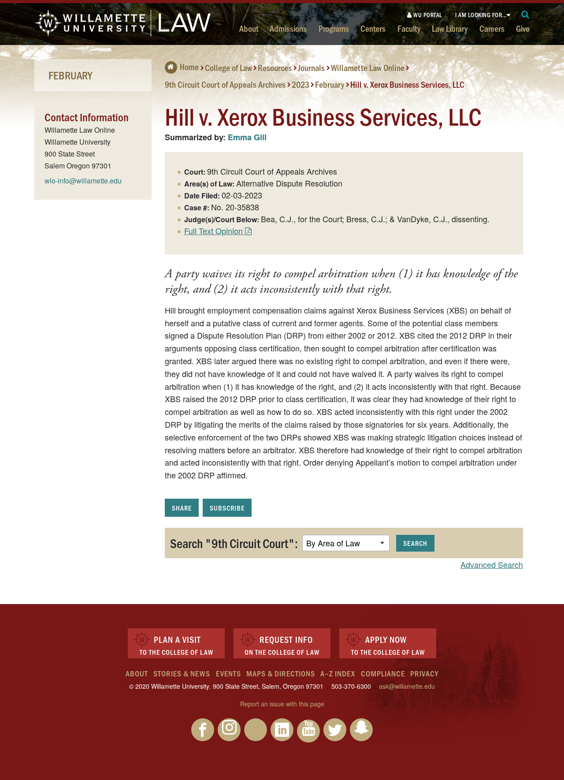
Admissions (288, 28)
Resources (275, 67)
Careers (492, 28)
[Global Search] (525, 15)
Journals (311, 67)
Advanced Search (491, 564)
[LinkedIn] (282, 729)
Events (228, 673)
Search (415, 543)
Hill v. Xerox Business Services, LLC (407, 84)
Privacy (424, 673)
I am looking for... (481, 15)
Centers (373, 28)
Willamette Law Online (367, 67)
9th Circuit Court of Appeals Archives (225, 84)
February (329, 84)
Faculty (408, 28)
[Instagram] (229, 729)
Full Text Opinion (213, 230)
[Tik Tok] (255, 729)
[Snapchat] (361, 729)
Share (182, 507)
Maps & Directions (280, 673)
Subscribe (227, 507)
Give (523, 28)
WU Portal (427, 15)
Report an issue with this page (282, 703)
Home (189, 66)
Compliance (383, 673)
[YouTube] (308, 731)
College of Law (228, 67)
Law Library (450, 28)
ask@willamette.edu (407, 686)
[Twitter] (334, 729)
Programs (334, 28)
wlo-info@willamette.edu (83, 180)
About (248, 28)
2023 (300, 84)
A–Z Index (337, 673)
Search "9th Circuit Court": (234, 542)
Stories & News (181, 673)
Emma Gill (247, 137)
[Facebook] (202, 729)
